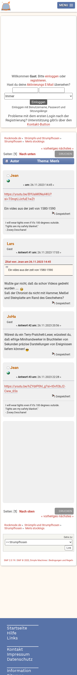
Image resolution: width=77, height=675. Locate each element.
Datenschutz (20, 659)
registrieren (38, 80)
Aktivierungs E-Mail (40, 85)
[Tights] (8, 181)
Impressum (18, 654)
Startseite (17, 627)
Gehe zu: (68, 537)
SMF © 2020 (23, 560)
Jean (14, 175)
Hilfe (11, 632)
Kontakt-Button (38, 124)
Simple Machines (38, 560)
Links (12, 637)
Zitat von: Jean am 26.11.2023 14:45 (28, 262)
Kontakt (15, 649)
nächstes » (66, 148)
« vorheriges (49, 148)
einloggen (52, 76)
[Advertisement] (38, 43)
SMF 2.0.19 (9, 560)
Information (19, 670)
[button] (66, 5)
